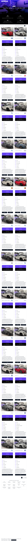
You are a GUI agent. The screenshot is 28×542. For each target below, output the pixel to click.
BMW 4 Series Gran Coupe (7, 300)
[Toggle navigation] (26, 1)
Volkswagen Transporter (7, 375)
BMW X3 (3, 150)
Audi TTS (16, 375)
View (4, 62)
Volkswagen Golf (18, 38)
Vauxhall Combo (18, 75)
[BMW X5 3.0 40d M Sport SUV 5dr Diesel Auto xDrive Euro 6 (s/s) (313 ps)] (7, 106)
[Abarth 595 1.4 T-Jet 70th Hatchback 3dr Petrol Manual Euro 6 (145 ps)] (20, 181)
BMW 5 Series (17, 225)
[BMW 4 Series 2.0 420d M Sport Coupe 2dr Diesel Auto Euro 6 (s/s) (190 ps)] (7, 331)
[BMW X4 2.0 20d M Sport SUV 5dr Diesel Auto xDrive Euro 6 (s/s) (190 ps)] (7, 219)
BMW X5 (3, 75)
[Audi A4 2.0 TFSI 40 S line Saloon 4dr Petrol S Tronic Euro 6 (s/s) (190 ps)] (7, 406)
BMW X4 (3, 225)
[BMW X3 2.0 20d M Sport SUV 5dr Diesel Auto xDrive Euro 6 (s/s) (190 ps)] (7, 144)
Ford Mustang (5, 38)
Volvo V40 (17, 113)
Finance (10, 62)
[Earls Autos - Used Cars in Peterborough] (4, 1)
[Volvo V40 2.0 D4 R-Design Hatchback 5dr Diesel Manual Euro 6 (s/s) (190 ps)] (20, 106)
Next (25, 477)
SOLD (16, 65)
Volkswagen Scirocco (19, 450)
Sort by (17, 25)
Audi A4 (16, 300)
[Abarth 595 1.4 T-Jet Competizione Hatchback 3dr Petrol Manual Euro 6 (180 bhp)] (7, 181)
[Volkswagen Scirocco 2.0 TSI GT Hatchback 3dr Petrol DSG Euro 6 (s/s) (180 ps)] (20, 331)
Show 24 (22, 25)
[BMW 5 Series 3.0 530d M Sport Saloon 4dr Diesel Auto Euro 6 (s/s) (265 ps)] (20, 219)
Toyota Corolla (18, 150)
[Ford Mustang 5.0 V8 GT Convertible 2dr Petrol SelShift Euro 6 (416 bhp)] (7, 31)
